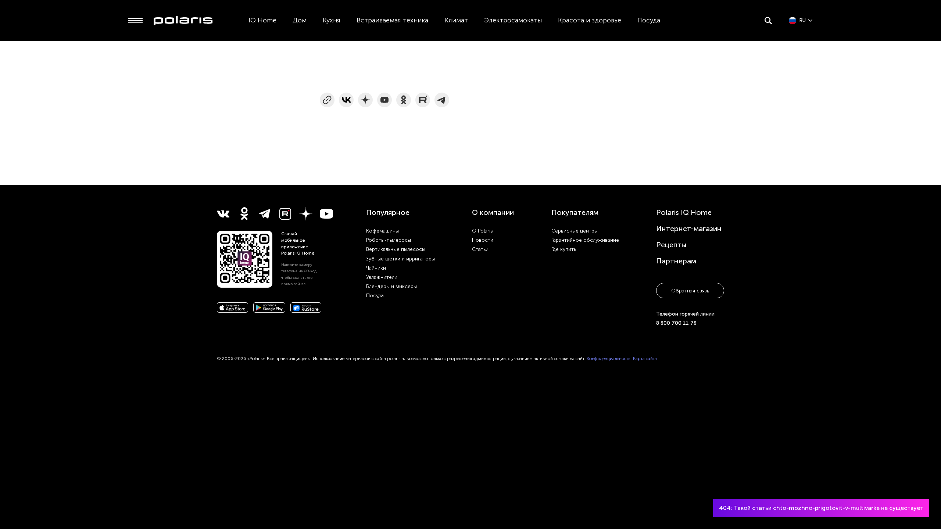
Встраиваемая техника (392, 20)
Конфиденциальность (608, 358)
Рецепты (671, 244)
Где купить (563, 249)
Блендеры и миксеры (391, 286)
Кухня (331, 20)
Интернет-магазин (689, 228)
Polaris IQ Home (684, 212)
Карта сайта (645, 358)
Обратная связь (690, 291)
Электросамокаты (513, 20)
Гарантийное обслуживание (585, 240)
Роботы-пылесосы (388, 240)
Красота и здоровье (589, 20)
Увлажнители (381, 277)
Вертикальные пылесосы (395, 249)
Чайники (376, 268)
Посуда (648, 20)
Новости (482, 240)
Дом (300, 20)
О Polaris (482, 231)
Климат (456, 20)
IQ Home (262, 20)
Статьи (480, 249)
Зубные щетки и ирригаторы (400, 259)
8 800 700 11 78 (676, 323)
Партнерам (676, 260)
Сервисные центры (574, 231)
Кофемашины (382, 231)
